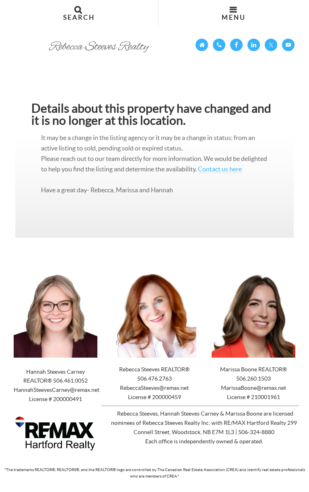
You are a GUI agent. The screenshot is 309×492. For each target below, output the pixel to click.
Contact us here (220, 169)
